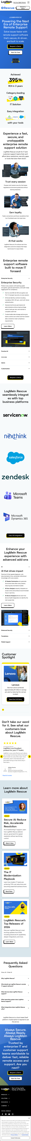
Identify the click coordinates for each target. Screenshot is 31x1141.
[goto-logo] (15, 1089)
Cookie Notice (25, 1134)
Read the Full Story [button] (15, 699)
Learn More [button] (8, 326)
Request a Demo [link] (23, 7)
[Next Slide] (29, 756)
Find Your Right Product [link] (19, 2)
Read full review (7, 775)
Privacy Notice (14, 1134)
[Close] (29, 1118)
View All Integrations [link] (15, 535)
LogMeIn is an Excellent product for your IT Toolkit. (13, 749)
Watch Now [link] (10, 843)
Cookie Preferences (15, 1138)
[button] (15, 277)
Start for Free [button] (15, 52)
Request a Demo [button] (15, 46)
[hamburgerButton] (28, 2)
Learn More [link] (9, 942)
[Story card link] (15, 418)
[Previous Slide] (1, 756)
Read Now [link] (9, 891)
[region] (15, 1128)
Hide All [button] (9, 972)
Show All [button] (3, 972)
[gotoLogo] (6, 2)
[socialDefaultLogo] (2, 1114)
